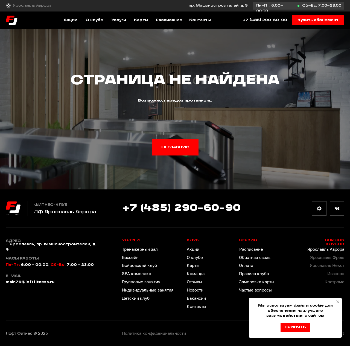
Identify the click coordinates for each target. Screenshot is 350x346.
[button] (318, 20)
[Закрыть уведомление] (337, 302)
